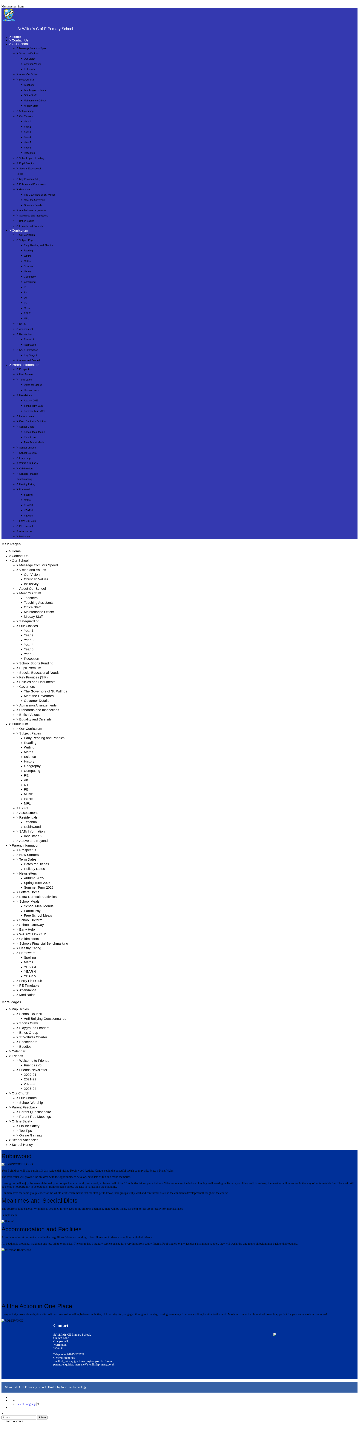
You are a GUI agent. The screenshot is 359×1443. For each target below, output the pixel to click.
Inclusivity (29, 69)
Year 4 (27, 137)
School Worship (31, 1103)
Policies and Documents (32, 184)
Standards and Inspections (33, 215)
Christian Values (33, 64)
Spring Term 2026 (33, 405)
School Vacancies (25, 1140)
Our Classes (26, 116)
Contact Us (20, 40)
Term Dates (25, 379)
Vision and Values (29, 53)
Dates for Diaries (33, 384)
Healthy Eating (27, 484)
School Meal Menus (34, 432)
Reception (29, 152)
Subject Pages (27, 240)
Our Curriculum (27, 234)
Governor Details (33, 205)
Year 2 (27, 126)
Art (25, 292)
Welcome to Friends (34, 1060)
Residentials (26, 334)
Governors (24, 189)
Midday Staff (31, 105)
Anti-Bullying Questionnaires (45, 1018)
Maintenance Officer (35, 100)
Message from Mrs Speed (33, 48)
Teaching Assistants (35, 90)
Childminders (26, 468)
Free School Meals (34, 442)
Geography (30, 276)
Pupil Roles (20, 1009)
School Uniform (27, 447)
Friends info (33, 1065)
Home (16, 37)
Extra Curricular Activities (33, 421)
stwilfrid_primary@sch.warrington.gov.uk (78, 1361)
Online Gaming (30, 1135)
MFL (26, 318)
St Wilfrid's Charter (33, 1037)
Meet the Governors (34, 200)
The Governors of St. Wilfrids (40, 194)
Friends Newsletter (33, 1070)
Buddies (25, 1046)
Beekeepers (28, 1042)
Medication (25, 536)
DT (25, 297)
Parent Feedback (24, 1107)
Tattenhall (29, 339)
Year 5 (27, 142)
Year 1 (27, 121)
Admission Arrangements (32, 210)
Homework (25, 489)
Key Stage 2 (30, 355)
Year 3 (27, 132)
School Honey (22, 1145)
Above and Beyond (29, 360)
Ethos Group (28, 1032)
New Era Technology (73, 1387)
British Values (26, 220)
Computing (30, 282)
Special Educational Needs (39, 673)
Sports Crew (28, 1023)
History (28, 271)
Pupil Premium (27, 163)
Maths (27, 261)
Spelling (28, 494)
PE (25, 302)
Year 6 (27, 147)
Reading (28, 250)
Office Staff (30, 95)
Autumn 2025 (31, 400)
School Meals (26, 426)
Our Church (20, 1093)
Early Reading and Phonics (38, 245)
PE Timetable (26, 526)
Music (27, 308)
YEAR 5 (28, 515)
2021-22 (30, 1079)
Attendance (25, 531)
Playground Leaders (34, 1028)
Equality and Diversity (31, 226)
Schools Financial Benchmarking (43, 943)
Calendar (18, 1051)
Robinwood (30, 344)
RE (25, 287)
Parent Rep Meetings (35, 1117)
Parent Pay (30, 437)
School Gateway (28, 452)
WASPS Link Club (29, 463)
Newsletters (25, 395)
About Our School (29, 74)
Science (28, 266)
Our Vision (29, 58)
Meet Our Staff (27, 79)
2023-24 (30, 1089)
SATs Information (28, 350)
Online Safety (22, 1121)
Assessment (26, 329)
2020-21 (30, 1075)
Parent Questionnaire (35, 1112)
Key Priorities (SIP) (29, 179)
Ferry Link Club (27, 520)
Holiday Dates (31, 390)
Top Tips (25, 1131)
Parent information (25, 365)
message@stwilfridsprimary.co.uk (94, 1364)
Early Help (24, 458)
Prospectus (25, 369)
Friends (17, 1056)
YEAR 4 (28, 510)
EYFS (22, 323)
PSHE (27, 313)
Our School (20, 44)
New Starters (26, 374)
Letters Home (26, 416)
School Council (30, 1014)
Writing (27, 255)
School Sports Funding (31, 158)
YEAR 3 (28, 505)
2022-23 (30, 1084)
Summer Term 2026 (34, 411)
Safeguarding (26, 111)
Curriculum (20, 230)
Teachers (29, 84)
